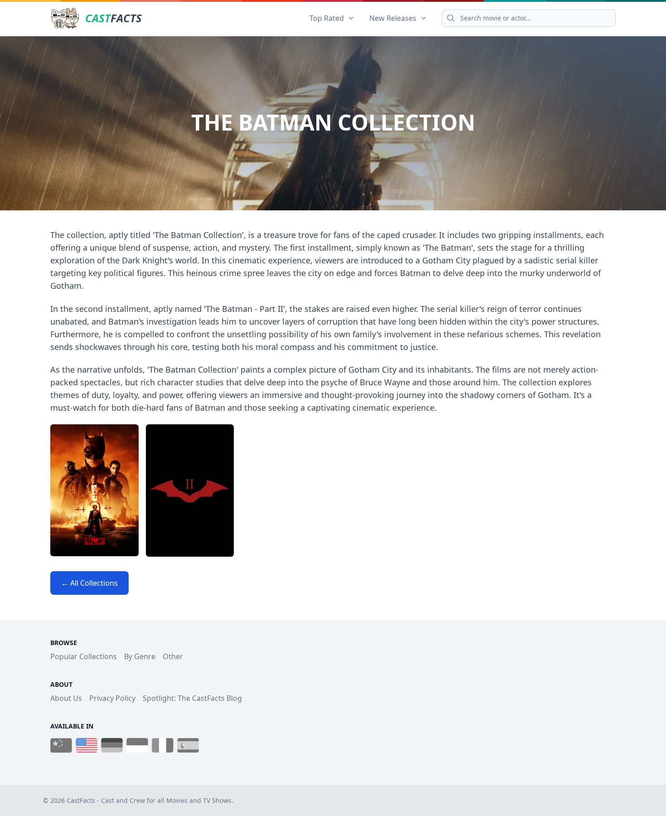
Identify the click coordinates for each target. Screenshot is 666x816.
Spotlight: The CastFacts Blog (192, 698)
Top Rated (326, 18)
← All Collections (89, 583)
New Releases (392, 18)
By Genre (139, 656)
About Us (66, 698)
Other (173, 656)
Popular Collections (83, 656)
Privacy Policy (112, 698)
